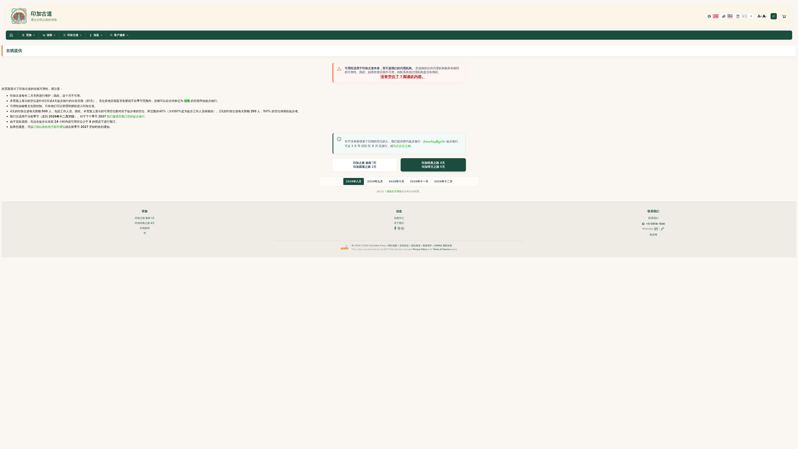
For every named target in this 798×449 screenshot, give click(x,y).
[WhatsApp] (403, 227)
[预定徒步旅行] (784, 16)
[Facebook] (395, 227)
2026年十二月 (443, 181)
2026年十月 (396, 181)
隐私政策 (415, 245)
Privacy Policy (420, 249)
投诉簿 (653, 234)
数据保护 (427, 245)
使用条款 (404, 245)
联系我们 (653, 218)
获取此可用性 (394, 191)
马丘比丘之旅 (402, 146)
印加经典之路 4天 (145, 222)
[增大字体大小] (759, 16)
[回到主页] (12, 35)
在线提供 (145, 227)
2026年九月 (375, 181)
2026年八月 (353, 181)
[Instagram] (399, 227)
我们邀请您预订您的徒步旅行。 (127, 116)
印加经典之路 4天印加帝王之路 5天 (433, 164)
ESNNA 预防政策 (443, 245)
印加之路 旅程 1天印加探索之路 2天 (364, 164)
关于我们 (399, 222)
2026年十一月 (419, 181)
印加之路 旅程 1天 (145, 218)
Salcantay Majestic (434, 141)
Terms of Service (441, 249)
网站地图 (392, 245)
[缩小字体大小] (764, 16)
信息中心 (399, 218)
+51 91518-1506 (655, 223)
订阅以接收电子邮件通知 (49, 126)
